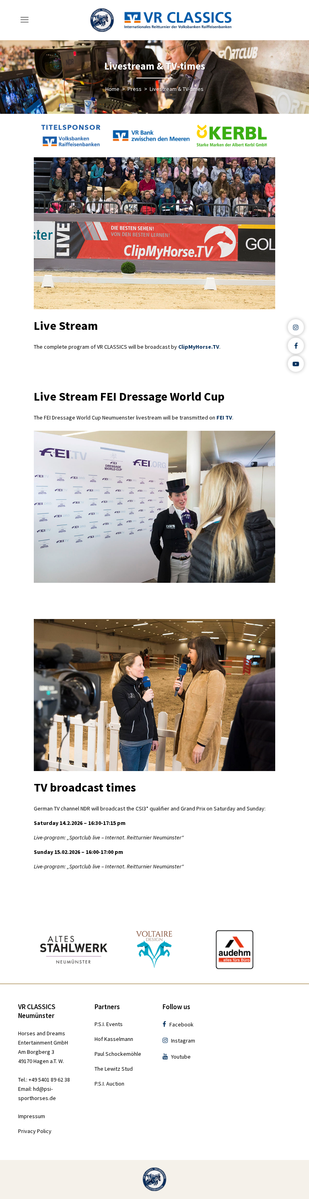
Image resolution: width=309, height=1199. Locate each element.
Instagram (182, 1040)
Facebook (181, 1024)
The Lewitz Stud (114, 1068)
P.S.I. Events (109, 1024)
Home (112, 89)
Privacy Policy (35, 1131)
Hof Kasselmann (114, 1039)
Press (135, 89)
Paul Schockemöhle (118, 1053)
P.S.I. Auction (109, 1083)
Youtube (180, 1056)
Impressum (31, 1116)
